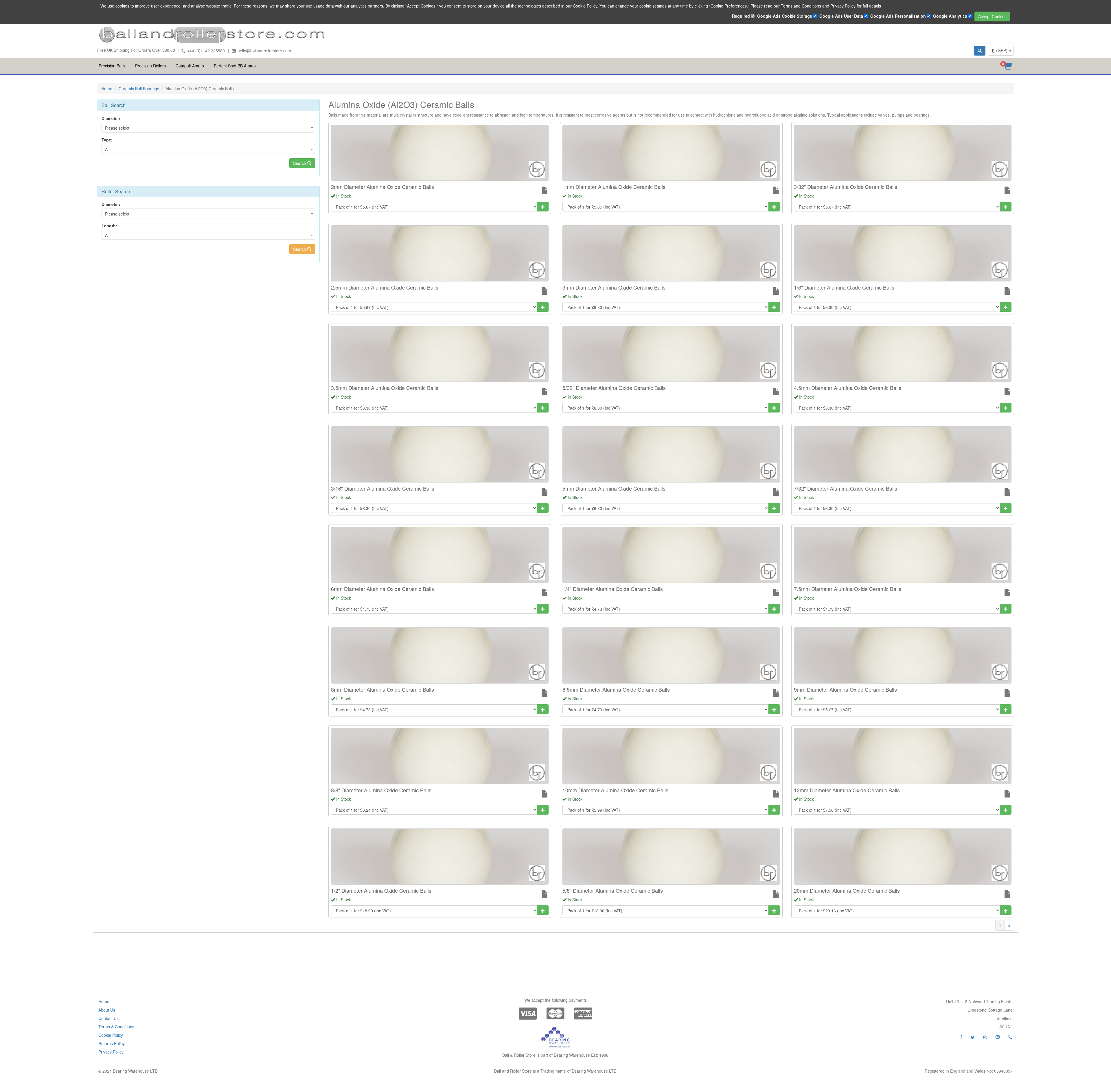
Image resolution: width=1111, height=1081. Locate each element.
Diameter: (111, 118)
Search (300, 163)
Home (106, 88)
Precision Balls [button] (112, 66)
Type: (107, 140)
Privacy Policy (111, 1052)
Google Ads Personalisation (898, 16)
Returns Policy (111, 1043)
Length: (109, 226)
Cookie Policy (110, 1035)
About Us (106, 1010)
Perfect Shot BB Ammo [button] (235, 66)
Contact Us (108, 1018)
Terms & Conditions (116, 1027)
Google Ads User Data (841, 16)
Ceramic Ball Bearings (139, 88)
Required (741, 16)
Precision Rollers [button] (150, 66)
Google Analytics (950, 16)
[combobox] (1000, 51)
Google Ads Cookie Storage (784, 16)
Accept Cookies (992, 16)
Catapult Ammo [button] (190, 66)
